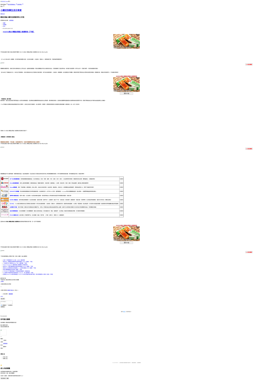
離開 (7, 378)
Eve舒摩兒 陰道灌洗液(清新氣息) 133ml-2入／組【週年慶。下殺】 (18, 272)
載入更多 (2, 298)
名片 (4, 26)
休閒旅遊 (11, 20)
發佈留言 (2, 306)
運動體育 (11, 293)
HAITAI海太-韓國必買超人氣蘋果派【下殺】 (19, 32)
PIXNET (116, 362)
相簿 (4, 23)
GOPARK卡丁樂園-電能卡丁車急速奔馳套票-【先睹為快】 (16, 271)
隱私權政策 (134, 362)
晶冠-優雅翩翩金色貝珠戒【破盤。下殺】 (12, 269)
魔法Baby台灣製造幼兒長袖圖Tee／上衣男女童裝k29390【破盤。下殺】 (19, 268)
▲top (2, 296)
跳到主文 (3, 13)
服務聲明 (139, 362)
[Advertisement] (12, 116)
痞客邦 (9, 290)
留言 (12, 290)
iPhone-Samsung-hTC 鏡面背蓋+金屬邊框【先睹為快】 (15, 264)
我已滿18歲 (3, 378)
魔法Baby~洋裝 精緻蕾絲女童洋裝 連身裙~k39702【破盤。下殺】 (18, 266)
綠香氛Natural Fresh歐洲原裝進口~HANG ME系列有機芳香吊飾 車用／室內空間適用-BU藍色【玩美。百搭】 (28, 274)
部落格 (4, 24)
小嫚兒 (2, 281)
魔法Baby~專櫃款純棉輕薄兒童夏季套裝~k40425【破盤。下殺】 (18, 261)
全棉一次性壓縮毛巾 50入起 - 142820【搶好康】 (14, 260)
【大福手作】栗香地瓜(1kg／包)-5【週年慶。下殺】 (15, 263)
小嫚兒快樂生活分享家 (11, 10)
